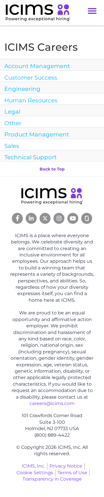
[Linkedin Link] (31, 218)
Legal (12, 111)
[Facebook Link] (17, 218)
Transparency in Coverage (52, 479)
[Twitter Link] (45, 218)
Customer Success (30, 77)
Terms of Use (72, 472)
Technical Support (30, 157)
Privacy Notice (65, 466)
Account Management (37, 66)
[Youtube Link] (72, 218)
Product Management (36, 134)
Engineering (22, 88)
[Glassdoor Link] (86, 218)
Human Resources (30, 100)
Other (12, 123)
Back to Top (52, 169)
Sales (11, 145)
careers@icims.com (52, 403)
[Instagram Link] (58, 218)
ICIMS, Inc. (33, 466)
